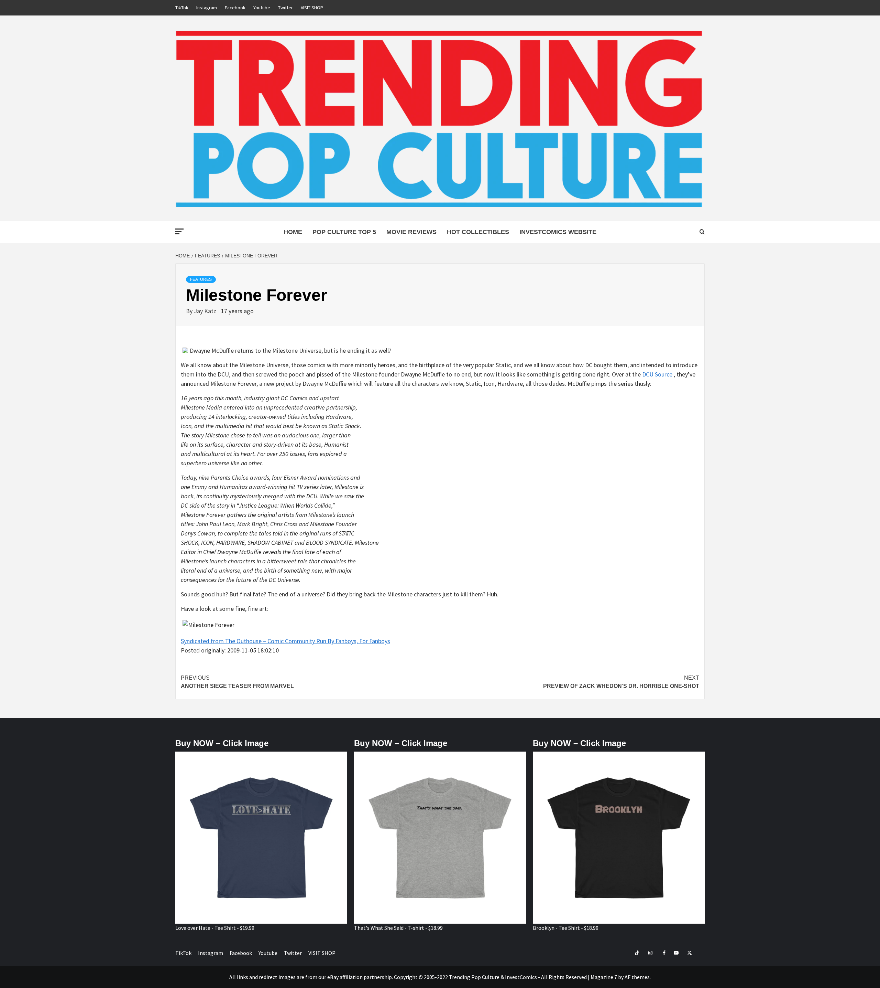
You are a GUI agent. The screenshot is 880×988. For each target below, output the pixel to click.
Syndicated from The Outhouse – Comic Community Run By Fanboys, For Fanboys (285, 641)
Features (201, 279)
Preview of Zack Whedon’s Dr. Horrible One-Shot (621, 682)
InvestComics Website (557, 232)
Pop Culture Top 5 (344, 232)
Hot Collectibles (478, 232)
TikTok (181, 7)
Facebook (235, 7)
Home (293, 232)
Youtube (261, 7)
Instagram (206, 7)
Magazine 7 (604, 977)
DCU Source (657, 374)
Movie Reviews (411, 232)
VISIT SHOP (312, 7)
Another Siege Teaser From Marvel (237, 682)
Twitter (285, 7)
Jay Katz (206, 311)
